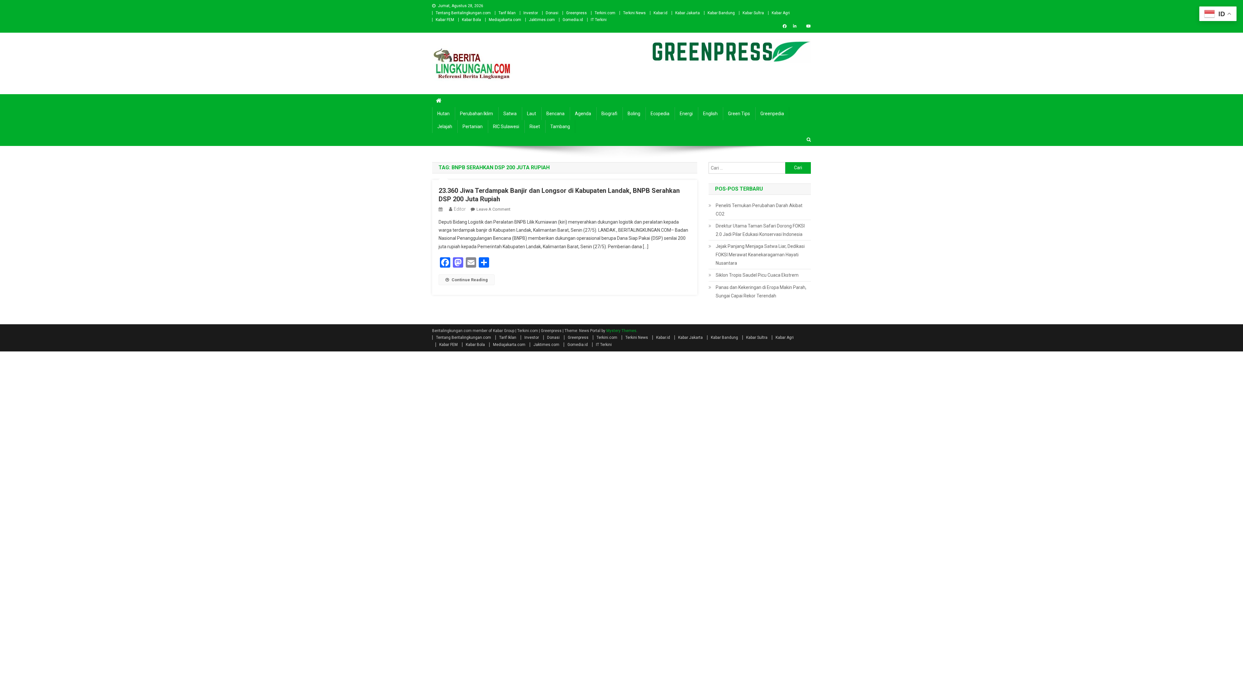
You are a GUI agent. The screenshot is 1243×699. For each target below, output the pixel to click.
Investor (530, 13)
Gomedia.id (573, 19)
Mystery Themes (621, 330)
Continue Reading (470, 279)
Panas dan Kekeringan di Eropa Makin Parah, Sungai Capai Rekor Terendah (761, 291)
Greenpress (576, 13)
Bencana (555, 113)
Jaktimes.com (542, 19)
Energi (686, 113)
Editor (460, 209)
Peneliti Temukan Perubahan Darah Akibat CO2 (759, 209)
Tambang (560, 126)
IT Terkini (599, 19)
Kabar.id (660, 13)
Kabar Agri (781, 13)
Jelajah (444, 126)
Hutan (443, 113)
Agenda (583, 113)
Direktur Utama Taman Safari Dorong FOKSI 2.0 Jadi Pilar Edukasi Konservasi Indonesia (760, 230)
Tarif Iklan (507, 13)
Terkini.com (605, 13)
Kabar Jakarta (687, 13)
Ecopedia (660, 113)
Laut (531, 113)
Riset (535, 126)
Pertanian (473, 126)
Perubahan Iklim (476, 113)
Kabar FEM (445, 19)
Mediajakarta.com (505, 19)
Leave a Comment (493, 209)
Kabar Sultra (753, 13)
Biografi (609, 113)
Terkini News (634, 13)
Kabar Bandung (721, 13)
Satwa (510, 113)
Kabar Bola (471, 19)
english (710, 113)
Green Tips (739, 113)
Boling (634, 113)
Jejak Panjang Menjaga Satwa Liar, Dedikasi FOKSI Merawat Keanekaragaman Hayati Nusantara (760, 255)
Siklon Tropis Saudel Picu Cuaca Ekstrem (757, 275)
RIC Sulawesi (506, 126)
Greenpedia (772, 113)
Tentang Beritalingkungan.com (463, 13)
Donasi (552, 13)
